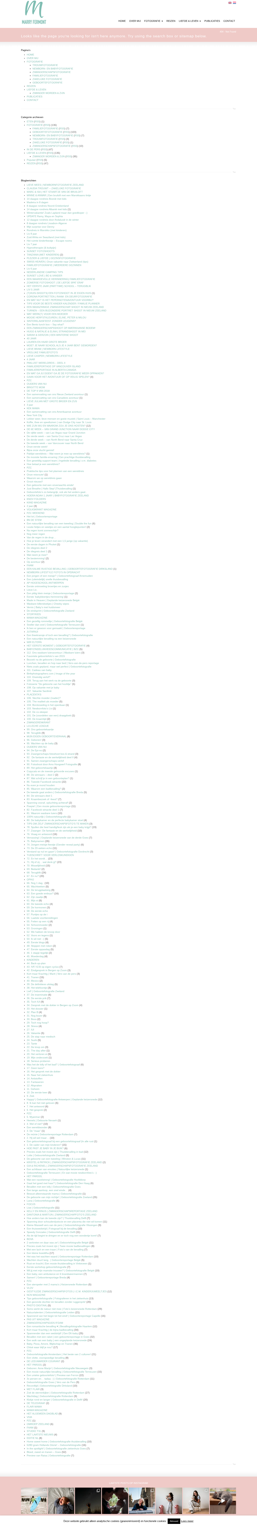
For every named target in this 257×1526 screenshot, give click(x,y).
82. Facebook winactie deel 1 (43, 809)
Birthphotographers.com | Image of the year (51, 673)
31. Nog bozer (34, 1015)
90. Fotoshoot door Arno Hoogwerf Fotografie (52, 764)
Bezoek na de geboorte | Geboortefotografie (51, 659)
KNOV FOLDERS (36, 499)
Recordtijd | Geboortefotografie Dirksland (49, 1385)
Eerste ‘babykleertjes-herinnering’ (45, 596)
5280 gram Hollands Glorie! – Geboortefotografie (54, 1445)
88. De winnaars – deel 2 (40, 774)
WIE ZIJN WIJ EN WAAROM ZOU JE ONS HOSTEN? (56, 425)
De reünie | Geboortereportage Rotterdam (50, 1134)
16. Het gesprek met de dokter (43, 1071)
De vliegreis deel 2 (37, 547)
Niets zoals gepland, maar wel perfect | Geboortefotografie (59, 666)
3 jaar (30, 404)
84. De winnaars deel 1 (39, 795)
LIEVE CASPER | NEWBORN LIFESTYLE (49, 355)
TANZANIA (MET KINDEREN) (43, 254)
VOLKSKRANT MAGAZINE (41, 509)
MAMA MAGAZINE (37, 617)
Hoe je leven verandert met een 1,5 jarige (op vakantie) (57, 541)
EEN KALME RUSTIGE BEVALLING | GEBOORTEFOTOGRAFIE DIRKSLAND (70, 568)
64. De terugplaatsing (39, 890)
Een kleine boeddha (38, 1253)
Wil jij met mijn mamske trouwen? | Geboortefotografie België (60, 1270)
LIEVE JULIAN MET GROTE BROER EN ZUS (52, 401)
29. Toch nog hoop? (38, 1022)
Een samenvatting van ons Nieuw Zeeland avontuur (55, 394)
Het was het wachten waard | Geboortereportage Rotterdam (60, 1256)
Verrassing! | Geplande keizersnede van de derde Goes (57, 837)
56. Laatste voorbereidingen (42, 918)
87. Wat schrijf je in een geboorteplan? (48, 778)
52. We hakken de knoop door (43, 931)
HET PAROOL (34, 1176)
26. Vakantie (33, 1033)
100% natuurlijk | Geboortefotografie (47, 816)
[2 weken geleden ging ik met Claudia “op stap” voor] (142, 1501)
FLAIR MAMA (34, 1406)
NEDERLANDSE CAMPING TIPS (45, 272)
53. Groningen (35, 928)
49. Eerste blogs (36, 942)
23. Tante (32, 1043)
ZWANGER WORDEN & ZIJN (49, 93)
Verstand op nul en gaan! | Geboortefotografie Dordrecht (58, 851)
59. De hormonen (36, 907)
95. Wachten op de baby (40, 743)
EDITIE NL (32, 1438)
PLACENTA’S (34, 694)
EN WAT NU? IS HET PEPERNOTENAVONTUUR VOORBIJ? (60, 300)
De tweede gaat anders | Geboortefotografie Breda (55, 792)
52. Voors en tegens (38, 935)
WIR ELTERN (34, 642)
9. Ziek (30, 1096)
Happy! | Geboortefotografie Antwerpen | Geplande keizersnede (62, 1099)
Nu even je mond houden (41, 785)
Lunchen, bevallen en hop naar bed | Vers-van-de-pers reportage (63, 663)
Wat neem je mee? (37, 554)
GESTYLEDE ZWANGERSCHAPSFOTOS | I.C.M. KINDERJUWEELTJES (67, 1291)
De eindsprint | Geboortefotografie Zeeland (50, 610)
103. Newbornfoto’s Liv (39, 708)
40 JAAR (31, 338)
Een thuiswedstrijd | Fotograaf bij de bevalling (52, 1228)
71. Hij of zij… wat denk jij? (41, 862)
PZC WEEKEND (35, 513)
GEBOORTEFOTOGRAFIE (47, 82)
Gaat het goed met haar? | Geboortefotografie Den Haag (58, 1183)
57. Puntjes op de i (37, 914)
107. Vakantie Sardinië (39, 691)
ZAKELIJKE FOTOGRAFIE (47, 79)
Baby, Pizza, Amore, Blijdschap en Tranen (50, 1343)
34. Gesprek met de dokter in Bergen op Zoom (52, 1005)
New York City (34, 415)
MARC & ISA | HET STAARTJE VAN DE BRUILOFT (55, 191)
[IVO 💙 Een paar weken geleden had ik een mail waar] (61, 1501)
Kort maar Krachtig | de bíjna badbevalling (50, 1329)
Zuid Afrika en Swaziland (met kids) (46, 237)
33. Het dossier (35, 1008)
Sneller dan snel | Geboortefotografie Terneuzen (53, 624)
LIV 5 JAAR (33, 289)
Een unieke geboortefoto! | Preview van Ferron (52, 1375)
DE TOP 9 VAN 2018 (38, 390)
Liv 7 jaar (32, 244)
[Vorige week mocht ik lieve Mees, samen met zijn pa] (115, 1501)
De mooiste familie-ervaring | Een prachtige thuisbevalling (58, 457)
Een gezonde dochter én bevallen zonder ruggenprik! (56, 1301)
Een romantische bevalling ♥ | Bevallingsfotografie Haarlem (59, 1326)
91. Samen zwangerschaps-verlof (45, 760)
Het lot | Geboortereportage (42, 516)
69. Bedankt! (34, 869)
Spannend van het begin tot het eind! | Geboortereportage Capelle (63, 1315)
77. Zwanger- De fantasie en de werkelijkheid (52, 830)
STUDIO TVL (34, 1431)
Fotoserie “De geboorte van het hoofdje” (49, 684)
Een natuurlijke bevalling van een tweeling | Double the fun (59, 523)
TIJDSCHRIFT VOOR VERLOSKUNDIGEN (50, 855)
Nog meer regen (36, 534)
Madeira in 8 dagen (37, 202)
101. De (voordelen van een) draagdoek (49, 715)
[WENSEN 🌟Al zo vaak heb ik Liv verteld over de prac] (88, 1501)
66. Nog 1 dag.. (35, 883)
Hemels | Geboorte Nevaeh (42, 1120)
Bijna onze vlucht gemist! (40, 450)
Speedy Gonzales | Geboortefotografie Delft (51, 1232)
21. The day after (36, 1050)
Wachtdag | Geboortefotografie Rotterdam (50, 1396)
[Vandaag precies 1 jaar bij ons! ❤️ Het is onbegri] (223, 1501)
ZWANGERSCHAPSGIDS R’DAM (45, 1322)
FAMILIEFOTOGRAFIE (45, 75)
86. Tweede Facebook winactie (44, 781)
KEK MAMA (33, 408)
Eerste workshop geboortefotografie (46, 1267)
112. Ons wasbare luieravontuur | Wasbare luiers (54, 652)
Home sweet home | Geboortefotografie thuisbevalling (56, 1441)
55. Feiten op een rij (38, 921)
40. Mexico (33, 980)
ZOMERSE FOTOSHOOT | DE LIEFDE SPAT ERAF (55, 282)
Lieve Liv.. (32, 589)
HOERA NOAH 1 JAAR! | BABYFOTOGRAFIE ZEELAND (58, 495)
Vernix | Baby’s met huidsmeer (43, 607)
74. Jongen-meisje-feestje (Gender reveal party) (53, 844)
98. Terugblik (34, 732)
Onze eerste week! (37, 446)
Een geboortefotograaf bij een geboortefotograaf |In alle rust (60, 1141)
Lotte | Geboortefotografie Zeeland (46, 1155)
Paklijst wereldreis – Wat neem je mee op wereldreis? (56, 453)
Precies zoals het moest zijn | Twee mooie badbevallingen (59, 1246)
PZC (29, 380)
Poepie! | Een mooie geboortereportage (49, 806)
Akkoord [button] (174, 1521)
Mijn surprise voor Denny (40, 226)
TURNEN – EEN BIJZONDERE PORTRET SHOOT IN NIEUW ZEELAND (66, 310)
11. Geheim (33, 1089)
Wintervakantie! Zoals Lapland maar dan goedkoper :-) (57, 212)
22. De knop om (35, 1047)
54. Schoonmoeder (37, 924)
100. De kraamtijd (36, 719)
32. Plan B (32, 1012)
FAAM (30, 565)
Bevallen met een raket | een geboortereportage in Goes (58, 1336)
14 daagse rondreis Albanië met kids (47, 209)
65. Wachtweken (36, 886)
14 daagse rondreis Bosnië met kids (46, 198)
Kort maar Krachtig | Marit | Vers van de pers (51, 973)
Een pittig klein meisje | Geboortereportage (50, 593)
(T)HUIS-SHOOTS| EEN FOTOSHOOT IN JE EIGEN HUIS (59, 293)
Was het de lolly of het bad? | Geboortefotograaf (53, 1064)
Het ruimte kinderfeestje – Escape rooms (49, 240)
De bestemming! (36, 558)
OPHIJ (30, 879)
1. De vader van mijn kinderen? (44, 1144)
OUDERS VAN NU (37, 383)
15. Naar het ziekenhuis (40, 1075)
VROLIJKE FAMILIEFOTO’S (42, 352)
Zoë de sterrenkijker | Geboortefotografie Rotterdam (55, 1392)
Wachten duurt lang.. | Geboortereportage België (54, 1260)
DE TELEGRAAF (36, 1403)
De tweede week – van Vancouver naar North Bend (55, 443)
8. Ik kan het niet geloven (41, 1103)
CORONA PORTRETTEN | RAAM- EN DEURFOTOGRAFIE (59, 296)
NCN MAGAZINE (36, 1295)
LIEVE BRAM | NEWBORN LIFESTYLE (48, 349)
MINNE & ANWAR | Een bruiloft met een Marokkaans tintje (59, 195)
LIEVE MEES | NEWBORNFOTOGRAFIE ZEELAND (55, 184)
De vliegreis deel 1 (37, 551)
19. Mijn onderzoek (37, 1057)
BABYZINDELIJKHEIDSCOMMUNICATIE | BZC (53, 649)
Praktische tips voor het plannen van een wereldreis (55, 471)
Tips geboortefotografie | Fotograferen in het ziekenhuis (57, 1298)
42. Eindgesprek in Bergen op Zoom (47, 970)
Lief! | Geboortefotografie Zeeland (45, 991)
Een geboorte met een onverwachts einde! (50, 485)
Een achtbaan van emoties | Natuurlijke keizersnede (55, 1169)
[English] (229, 3)
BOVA (30, 1239)
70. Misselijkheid (36, 865)
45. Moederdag (35, 956)
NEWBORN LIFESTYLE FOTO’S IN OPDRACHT (53, 572)
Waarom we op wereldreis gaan (44, 478)
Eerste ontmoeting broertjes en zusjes (48, 586)
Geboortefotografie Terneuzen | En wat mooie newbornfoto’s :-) (62, 1172)
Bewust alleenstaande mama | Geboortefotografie (54, 1193)
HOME (30, 54)
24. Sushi (32, 1040)
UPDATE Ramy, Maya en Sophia (45, 216)
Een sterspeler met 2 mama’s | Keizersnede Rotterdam (57, 1284)
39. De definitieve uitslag (40, 984)
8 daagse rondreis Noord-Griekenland (48, 205)
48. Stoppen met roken (39, 945)
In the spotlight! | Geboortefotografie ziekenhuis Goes (56, 1448)
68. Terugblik (34, 872)
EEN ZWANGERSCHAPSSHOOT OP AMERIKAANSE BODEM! (61, 328)
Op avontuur (34, 561)
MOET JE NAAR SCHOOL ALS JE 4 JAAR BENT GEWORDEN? (62, 345)
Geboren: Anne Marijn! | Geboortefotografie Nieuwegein (57, 1368)
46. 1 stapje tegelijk (37, 952)
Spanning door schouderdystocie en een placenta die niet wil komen (64, 1221)
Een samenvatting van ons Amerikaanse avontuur (54, 411)
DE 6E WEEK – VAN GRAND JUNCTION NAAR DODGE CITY (61, 429)
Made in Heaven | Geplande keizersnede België (53, 600)
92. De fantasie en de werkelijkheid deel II (50, 757)
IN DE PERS (33, 149)
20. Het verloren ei (37, 1054)
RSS (37, 121)
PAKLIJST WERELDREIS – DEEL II (46, 362)
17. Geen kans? (35, 1068)
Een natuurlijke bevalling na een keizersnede (51, 638)
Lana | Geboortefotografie (41, 1200)
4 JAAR (31, 359)
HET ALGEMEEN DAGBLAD (42, 1413)
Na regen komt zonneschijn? (42, 530)
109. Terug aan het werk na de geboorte (49, 680)
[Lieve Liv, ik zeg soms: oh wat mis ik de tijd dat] (169, 1501)
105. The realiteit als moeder (43, 701)
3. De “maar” (34, 1130)
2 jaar (30, 506)
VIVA (29, 1417)
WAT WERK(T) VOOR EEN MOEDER (47, 314)
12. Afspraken (34, 1085)
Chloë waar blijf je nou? (40, 1347)
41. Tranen (33, 977)
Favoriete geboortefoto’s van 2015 (46, 656)
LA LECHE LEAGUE (38, 726)
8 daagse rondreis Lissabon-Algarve (47, 223)
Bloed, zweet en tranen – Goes (44, 1452)
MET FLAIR (33, 1389)
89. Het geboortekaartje (40, 767)
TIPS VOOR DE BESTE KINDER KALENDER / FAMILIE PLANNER (63, 303)
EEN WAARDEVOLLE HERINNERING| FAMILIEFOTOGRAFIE (61, 279)
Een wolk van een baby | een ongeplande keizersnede (57, 1340)
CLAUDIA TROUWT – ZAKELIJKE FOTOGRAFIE (54, 188)
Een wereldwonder (37, 1127)
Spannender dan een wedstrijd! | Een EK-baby (52, 1333)
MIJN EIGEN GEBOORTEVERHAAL (46, 736)
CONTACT (32, 100)
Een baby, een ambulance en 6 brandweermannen (55, 1274)
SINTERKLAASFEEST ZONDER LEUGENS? (51, 321)
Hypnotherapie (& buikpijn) (41, 247)
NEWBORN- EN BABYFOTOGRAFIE (53, 68)
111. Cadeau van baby (39, 670)
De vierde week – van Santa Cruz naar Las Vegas (54, 436)
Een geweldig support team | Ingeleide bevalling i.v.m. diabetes (61, 460)
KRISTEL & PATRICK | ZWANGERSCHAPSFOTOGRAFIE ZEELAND (64, 1162)
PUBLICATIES (34, 96)
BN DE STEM (34, 520)
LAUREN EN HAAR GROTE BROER (47, 342)
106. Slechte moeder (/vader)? (44, 698)
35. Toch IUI (33, 1001)
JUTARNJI (32, 631)
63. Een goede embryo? (40, 893)
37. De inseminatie (37, 994)
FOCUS (31, 1204)
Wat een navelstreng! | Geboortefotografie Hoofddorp (56, 1179)
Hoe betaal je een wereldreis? (43, 464)
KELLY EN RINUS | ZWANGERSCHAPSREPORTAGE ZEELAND (62, 1211)
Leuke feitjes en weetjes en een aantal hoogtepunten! (56, 527)
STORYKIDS (34, 614)
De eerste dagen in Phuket (41, 544)
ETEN (30, 121)
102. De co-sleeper (37, 712)
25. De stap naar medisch (41, 1036)
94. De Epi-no (34, 750)
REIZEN (31, 86)
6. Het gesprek (35, 1110)
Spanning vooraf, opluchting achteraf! (47, 802)
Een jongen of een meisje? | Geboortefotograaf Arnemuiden (60, 575)
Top (234, 109)
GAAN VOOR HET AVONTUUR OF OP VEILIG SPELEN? (58, 376)
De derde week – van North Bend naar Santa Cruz (55, 439)
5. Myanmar (33, 1116)
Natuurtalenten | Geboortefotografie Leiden (50, 1312)
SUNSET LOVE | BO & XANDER (44, 275)
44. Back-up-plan (36, 963)
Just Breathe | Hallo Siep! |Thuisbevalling (49, 488)
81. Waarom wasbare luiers (42, 813)
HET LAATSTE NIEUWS (40, 1434)
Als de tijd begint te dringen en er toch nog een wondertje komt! (62, 1235)
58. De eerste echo (37, 911)
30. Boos (32, 1019)
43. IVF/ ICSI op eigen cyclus (43, 966)
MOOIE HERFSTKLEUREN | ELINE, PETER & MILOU (56, 317)
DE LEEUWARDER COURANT (43, 1361)
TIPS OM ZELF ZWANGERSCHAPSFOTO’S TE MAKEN (58, 823)
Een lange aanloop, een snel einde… (47, 1190)
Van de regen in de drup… (41, 537)
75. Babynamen (35, 841)
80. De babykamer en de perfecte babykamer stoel (55, 820)
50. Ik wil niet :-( (35, 938)
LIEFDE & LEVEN (36, 89)
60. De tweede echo (38, 904)
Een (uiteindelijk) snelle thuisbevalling (47, 579)
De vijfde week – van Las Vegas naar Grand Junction (56, 432)
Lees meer (187, 1521)
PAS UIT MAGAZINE (38, 1319)
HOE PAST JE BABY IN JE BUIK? (45, 1148)
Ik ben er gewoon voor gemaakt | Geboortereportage (56, 628)
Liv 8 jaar (32, 233)
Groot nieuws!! (35, 481)
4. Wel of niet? (35, 1123)
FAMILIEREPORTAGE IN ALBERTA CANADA (51, 369)
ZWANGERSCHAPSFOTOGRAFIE (52, 72)
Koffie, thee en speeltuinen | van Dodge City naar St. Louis (59, 422)
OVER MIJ (32, 58)
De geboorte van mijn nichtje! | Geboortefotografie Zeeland (59, 1197)
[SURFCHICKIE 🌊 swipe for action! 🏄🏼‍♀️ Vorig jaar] (34, 1501)
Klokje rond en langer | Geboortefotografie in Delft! (55, 1399)
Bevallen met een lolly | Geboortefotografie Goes (54, 1186)
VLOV (30, 1288)
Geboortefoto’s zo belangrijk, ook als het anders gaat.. (57, 492)
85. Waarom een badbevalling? (44, 788)
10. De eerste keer (37, 1092)
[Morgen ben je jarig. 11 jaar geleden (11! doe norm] (196, 1501)
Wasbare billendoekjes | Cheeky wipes (48, 603)
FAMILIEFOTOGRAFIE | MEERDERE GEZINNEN (54, 265)
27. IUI (30, 1029)
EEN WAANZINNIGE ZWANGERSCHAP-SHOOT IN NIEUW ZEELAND (65, 307)
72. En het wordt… (37, 858)
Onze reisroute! (36, 474)
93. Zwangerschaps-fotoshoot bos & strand (50, 753)
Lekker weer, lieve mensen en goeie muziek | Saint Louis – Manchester (66, 418)
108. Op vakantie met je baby (43, 687)
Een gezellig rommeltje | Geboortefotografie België (55, 621)
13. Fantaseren (35, 1082)
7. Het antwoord (35, 1106)
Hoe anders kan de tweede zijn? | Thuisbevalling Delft (56, 1218)
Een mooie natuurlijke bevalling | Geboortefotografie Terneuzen (62, 1371)
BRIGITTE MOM (36, 387)
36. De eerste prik (37, 998)
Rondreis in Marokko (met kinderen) (47, 230)
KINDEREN (33, 959)
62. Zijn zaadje (35, 897)
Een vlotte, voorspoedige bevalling (46, 1357)
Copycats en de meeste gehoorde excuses (50, 771)
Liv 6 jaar (32, 268)
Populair (31, 159)
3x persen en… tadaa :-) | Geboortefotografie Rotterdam (58, 1378)
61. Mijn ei (32, 900)
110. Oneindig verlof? (38, 677)
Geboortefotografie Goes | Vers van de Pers (51, 1382)
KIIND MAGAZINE (37, 502)
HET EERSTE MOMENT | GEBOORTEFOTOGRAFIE (56, 645)
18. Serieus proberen (38, 1061)
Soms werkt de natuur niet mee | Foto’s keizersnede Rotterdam (62, 1308)
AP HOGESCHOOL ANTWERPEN (45, 582)
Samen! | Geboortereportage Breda (47, 1277)
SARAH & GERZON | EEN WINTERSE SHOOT (52, 335)
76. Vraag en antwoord (39, 834)
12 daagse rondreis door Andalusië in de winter (53, 219)
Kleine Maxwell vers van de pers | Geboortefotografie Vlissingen (62, 1225)
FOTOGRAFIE (35, 61)
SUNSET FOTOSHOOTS (41, 251)
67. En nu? (33, 876)
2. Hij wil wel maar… (38, 1137)
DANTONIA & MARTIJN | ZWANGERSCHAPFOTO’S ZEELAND (61, 1214)
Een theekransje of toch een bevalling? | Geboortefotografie (60, 635)
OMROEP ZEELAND (38, 1424)
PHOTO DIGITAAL (37, 1305)
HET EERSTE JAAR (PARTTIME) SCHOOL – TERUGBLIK (59, 286)
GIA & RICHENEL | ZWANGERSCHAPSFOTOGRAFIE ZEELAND (62, 1165)
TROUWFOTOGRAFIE (45, 65)
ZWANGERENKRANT (39, 722)
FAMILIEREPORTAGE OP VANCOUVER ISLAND (54, 366)
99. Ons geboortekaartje (40, 729)
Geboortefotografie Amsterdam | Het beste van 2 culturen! (59, 1354)
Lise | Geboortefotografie (41, 1207)
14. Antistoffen (34, 1078)
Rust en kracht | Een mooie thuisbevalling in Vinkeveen (57, 1263)
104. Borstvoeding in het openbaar (46, 705)
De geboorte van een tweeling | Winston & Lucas (54, 1158)
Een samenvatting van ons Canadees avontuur (53, 397)
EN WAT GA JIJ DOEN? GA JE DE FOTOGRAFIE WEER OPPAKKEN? (65, 373)
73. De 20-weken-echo (39, 848)
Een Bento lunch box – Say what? (45, 324)
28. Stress (32, 1026)
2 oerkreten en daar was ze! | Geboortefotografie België (57, 1242)
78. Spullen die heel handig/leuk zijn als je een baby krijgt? (59, 827)
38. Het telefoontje (37, 987)
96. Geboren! (34, 739)
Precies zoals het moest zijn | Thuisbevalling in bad (55, 1151)
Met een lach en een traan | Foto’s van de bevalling (55, 1249)
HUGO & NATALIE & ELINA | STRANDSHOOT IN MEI (56, 331)
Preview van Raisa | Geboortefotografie (48, 1455)
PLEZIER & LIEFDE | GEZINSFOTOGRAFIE (51, 258)
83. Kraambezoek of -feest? (42, 799)
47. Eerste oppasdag (38, 949)
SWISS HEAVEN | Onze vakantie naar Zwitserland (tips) (57, 261)
